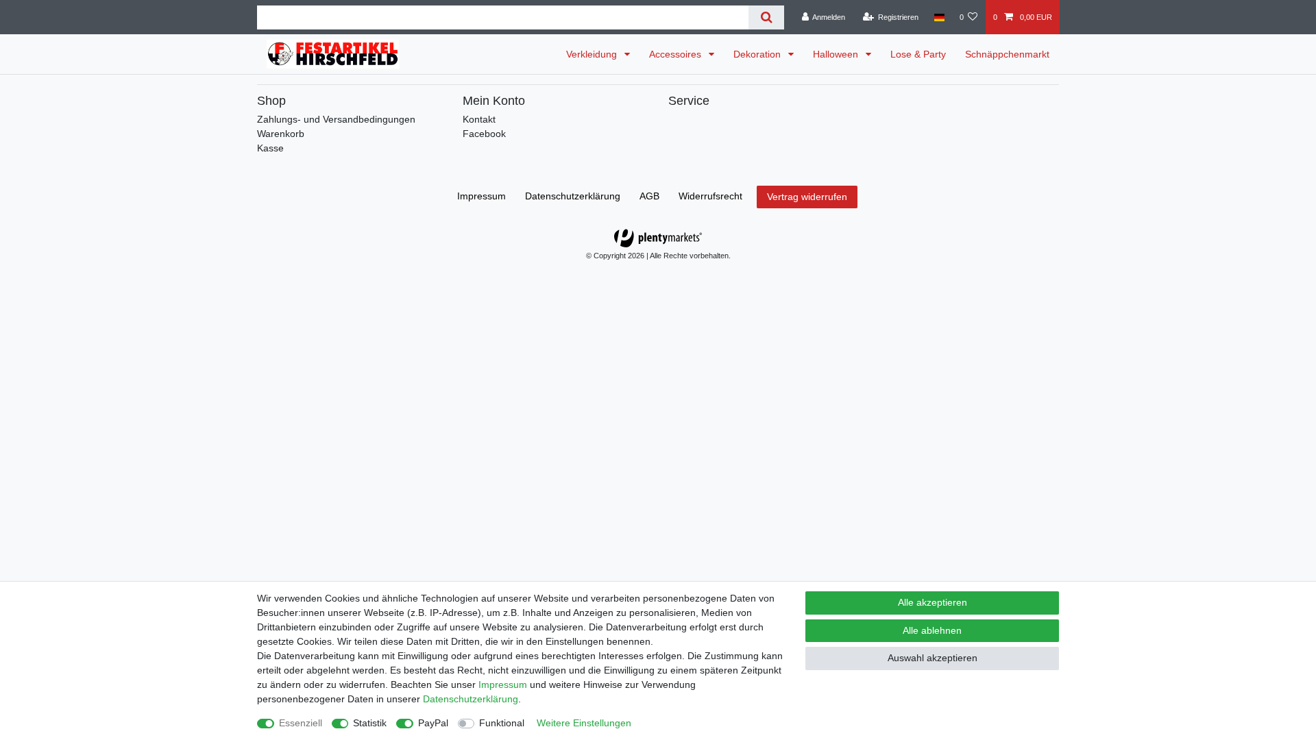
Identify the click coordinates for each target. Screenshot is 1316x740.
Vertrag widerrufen (807, 196)
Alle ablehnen (932, 630)
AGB (649, 195)
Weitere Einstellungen (584, 722)
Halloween (837, 54)
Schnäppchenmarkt (1007, 54)
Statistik (370, 722)
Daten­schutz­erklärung (572, 195)
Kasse (270, 148)
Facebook (484, 133)
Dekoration (758, 54)
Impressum (481, 195)
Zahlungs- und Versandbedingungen (336, 119)
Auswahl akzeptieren (932, 657)
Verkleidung (593, 54)
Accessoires (676, 54)
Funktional (501, 722)
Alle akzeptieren (932, 602)
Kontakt (479, 119)
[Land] (938, 17)
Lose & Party (918, 54)
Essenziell (300, 722)
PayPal (433, 722)
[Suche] (765, 17)
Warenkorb (280, 133)
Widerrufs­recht (710, 195)
